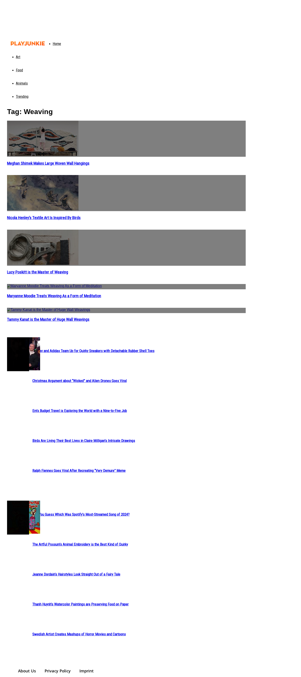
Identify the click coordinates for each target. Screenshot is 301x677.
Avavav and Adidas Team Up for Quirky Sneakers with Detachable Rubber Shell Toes (93, 351)
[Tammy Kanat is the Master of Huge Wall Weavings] (126, 310)
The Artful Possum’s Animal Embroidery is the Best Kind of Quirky (80, 544)
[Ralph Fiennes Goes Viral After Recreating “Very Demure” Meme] (18, 354)
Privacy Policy (58, 670)
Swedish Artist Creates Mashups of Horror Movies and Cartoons (79, 634)
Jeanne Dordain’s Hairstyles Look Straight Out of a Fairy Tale (76, 574)
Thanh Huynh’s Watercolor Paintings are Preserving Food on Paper (80, 604)
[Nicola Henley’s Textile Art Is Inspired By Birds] (126, 193)
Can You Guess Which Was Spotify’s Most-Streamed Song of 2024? (81, 514)
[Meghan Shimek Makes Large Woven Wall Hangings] (126, 139)
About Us (27, 670)
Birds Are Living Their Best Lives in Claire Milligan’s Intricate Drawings (83, 440)
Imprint (86, 670)
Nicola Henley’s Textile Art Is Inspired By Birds (44, 217)
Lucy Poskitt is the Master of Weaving (37, 272)
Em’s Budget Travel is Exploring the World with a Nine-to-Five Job (79, 410)
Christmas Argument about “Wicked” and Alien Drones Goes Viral (79, 380)
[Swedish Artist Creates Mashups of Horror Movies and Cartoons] (18, 518)
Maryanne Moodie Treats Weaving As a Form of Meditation (54, 295)
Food (19, 70)
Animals (22, 83)
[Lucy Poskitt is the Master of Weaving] (126, 248)
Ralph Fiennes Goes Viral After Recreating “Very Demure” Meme (79, 470)
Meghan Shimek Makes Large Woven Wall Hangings (48, 163)
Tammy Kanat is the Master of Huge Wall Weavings (48, 319)
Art (18, 57)
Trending (22, 96)
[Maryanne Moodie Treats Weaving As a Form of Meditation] (126, 286)
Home (57, 43)
